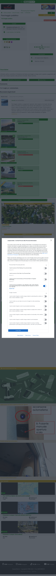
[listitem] (28, 265)
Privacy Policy (36, 335)
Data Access (28, 335)
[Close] (51, 240)
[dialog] (28, 288)
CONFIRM (18, 330)
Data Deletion (20, 335)
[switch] (45, 268)
